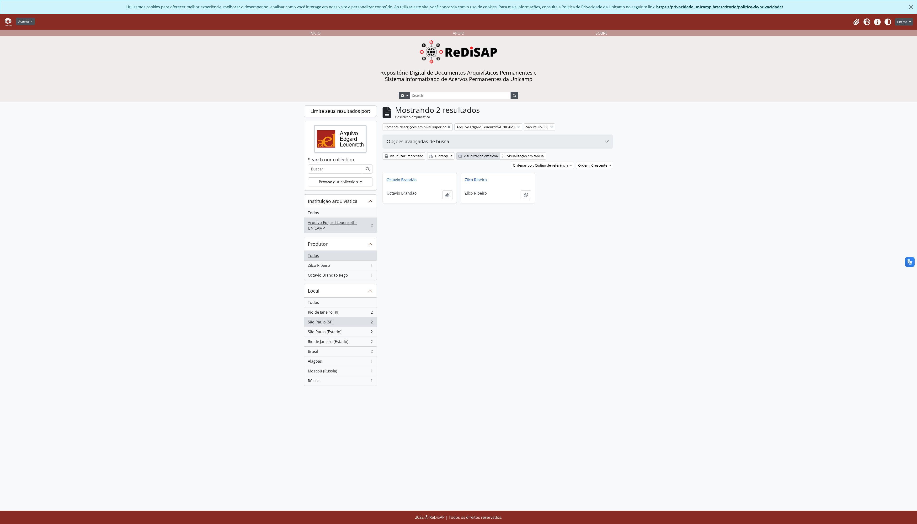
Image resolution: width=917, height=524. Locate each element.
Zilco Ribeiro (340, 266)
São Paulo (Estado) (340, 333)
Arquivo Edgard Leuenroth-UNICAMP (340, 225)
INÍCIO (314, 33)
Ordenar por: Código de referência (541, 165)
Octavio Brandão (402, 179)
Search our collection (331, 160)
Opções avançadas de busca (418, 141)
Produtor (318, 244)
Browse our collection (339, 182)
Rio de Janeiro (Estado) (340, 343)
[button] (856, 22)
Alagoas (340, 362)
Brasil (340, 352)
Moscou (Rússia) (340, 372)
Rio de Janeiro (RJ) (340, 313)
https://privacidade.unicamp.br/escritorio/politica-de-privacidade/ (719, 7)
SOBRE (602, 33)
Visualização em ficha (480, 156)
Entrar (902, 22)
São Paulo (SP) (340, 323)
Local (313, 291)
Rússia (340, 382)
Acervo (24, 21)
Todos (313, 212)
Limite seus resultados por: (340, 111)
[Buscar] (368, 169)
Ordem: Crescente (593, 165)
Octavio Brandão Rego (340, 276)
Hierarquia (443, 156)
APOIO (458, 33)
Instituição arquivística (332, 201)
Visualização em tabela (525, 156)
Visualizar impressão (406, 156)
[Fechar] (911, 7)
